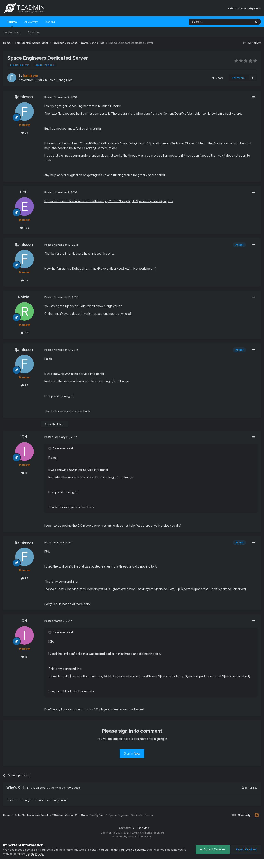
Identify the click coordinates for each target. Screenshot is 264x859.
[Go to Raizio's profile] (24, 311)
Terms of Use (35, 853)
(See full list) (250, 787)
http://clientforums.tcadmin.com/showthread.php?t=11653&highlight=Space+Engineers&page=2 (108, 201)
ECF (23, 192)
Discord (50, 21)
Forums (12, 21)
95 (26, 132)
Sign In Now (132, 753)
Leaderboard (12, 32)
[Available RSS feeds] (256, 815)
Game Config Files (60, 80)
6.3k (26, 227)
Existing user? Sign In (243, 8)
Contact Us (126, 828)
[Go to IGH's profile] (24, 451)
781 (25, 332)
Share (219, 77)
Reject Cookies (246, 849)
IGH (23, 437)
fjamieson (24, 97)
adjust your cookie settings (127, 849)
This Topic (239, 21)
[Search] (256, 22)
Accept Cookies (214, 849)
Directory (34, 32)
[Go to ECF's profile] (24, 206)
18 (26, 472)
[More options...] (253, 97)
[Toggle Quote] (50, 448)
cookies (30, 849)
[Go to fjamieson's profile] (11, 77)
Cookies (143, 828)
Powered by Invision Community (132, 836)
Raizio (23, 297)
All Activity (31, 21)
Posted (60, 97)
